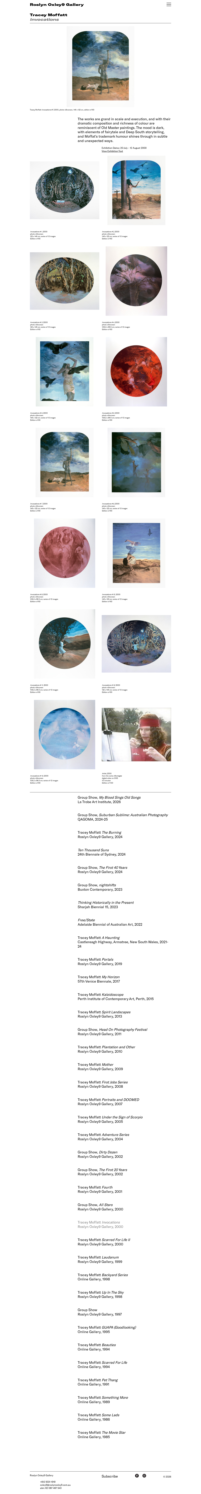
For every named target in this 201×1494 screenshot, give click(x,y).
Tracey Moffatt (48, 14)
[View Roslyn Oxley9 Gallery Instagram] (144, 1476)
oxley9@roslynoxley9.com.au (55, 1484)
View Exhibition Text (112, 151)
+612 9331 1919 (47, 1481)
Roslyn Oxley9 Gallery (41, 1475)
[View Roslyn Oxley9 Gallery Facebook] (137, 1476)
